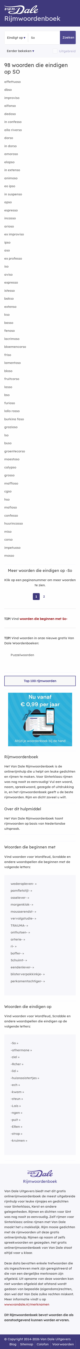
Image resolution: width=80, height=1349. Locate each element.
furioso (9, 403)
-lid (13, 1071)
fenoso (9, 331)
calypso (10, 467)
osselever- (19, 898)
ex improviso (14, 234)
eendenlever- (21, 967)
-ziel (14, 1057)
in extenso (12, 170)
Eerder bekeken (19, 51)
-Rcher (16, 1064)
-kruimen (18, 1140)
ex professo (13, 258)
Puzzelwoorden (22, 655)
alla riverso (13, 130)
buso (8, 443)
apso (8, 202)
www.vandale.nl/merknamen (26, 1304)
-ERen (15, 1127)
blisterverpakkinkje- (26, 974)
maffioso (11, 483)
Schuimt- (18, 960)
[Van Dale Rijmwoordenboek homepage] (23, 11)
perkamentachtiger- (26, 981)
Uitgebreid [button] (67, 51)
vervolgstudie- (22, 918)
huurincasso (13, 523)
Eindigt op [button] (15, 38)
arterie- (17, 939)
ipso (7, 242)
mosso (9, 555)
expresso (11, 282)
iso (6, 266)
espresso (11, 210)
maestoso (11, 459)
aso (7, 250)
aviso (8, 274)
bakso (9, 298)
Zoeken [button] (68, 37)
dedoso (10, 114)
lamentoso (12, 363)
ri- (12, 946)
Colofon (43, 1344)
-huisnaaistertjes (24, 1078)
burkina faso (14, 419)
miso (8, 531)
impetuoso (12, 548)
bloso (8, 371)
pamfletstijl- (20, 890)
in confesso (13, 122)
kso (7, 315)
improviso (11, 98)
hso (7, 499)
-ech (14, 1085)
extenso (10, 307)
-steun (15, 1099)
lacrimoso (11, 339)
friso (7, 355)
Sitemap (26, 1344)
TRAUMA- (18, 925)
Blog (12, 1344)
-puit (14, 1120)
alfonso (10, 106)
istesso (9, 291)
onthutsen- (19, 932)
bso (7, 395)
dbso (8, 90)
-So (13, 1043)
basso (8, 323)
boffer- (16, 953)
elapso (9, 162)
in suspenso (13, 194)
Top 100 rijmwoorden (40, 681)
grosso (9, 475)
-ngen (15, 1113)
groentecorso (14, 451)
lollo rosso (12, 411)
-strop (15, 1134)
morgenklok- (21, 904)
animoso (10, 178)
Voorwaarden (63, 1344)
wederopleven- (22, 884)
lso (6, 435)
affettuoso (12, 82)
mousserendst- (22, 911)
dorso (8, 138)
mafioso (10, 507)
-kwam (16, 1092)
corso (8, 539)
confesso (11, 515)
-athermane (20, 1050)
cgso (8, 491)
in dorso (10, 146)
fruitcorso (11, 379)
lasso (8, 387)
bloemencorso (15, 347)
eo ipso (9, 186)
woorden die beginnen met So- (43, 619)
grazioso (10, 427)
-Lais (14, 1106)
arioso (9, 226)
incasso (10, 218)
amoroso (11, 154)
